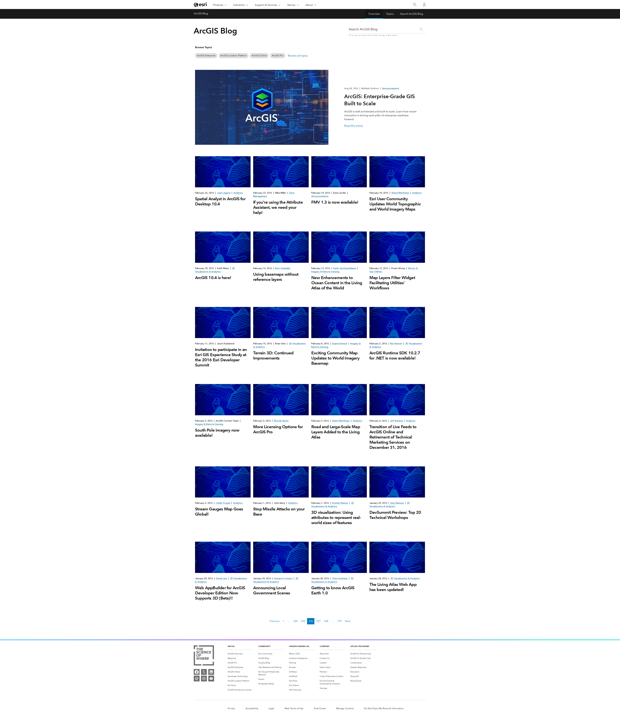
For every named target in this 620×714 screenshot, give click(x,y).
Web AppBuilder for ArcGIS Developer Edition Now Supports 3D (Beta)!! (220, 593)
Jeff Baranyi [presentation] (396, 420)
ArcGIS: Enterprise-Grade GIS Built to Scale (379, 100)
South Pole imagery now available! (217, 433)
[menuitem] (240, 653)
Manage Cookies (345, 708)
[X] (204, 672)
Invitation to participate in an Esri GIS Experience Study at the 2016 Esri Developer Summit (221, 357)
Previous (274, 621)
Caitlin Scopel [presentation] (223, 503)
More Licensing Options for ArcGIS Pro (278, 429)
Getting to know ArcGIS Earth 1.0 (332, 590)
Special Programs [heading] (359, 646)
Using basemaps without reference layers (275, 277)
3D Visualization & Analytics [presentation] (405, 578)
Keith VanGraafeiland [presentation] (344, 268)
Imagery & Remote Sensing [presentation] (325, 271)
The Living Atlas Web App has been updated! (393, 587)
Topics (390, 13)
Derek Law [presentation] (221, 578)
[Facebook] (197, 672)
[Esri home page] (200, 4)
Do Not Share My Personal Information (384, 708)
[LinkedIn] (211, 672)
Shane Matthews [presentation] (400, 193)
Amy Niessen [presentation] (397, 503)
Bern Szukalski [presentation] (282, 268)
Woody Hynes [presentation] (281, 420)
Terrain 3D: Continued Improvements (273, 355)
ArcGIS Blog (201, 13)
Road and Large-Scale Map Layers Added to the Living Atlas (335, 432)
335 (303, 621)
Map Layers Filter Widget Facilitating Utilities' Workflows (392, 283)
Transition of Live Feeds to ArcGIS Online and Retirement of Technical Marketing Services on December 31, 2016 (392, 437)
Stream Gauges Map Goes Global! (219, 511)
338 (326, 621)
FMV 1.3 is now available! (334, 202)
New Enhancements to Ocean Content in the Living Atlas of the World (336, 283)
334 (295, 621)
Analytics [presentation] (238, 193)
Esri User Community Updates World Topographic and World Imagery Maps (395, 204)
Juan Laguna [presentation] (223, 193)
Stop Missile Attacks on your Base (279, 511)
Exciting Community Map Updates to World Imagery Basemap (335, 358)
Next (347, 621)
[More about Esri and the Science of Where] (204, 656)
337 (318, 621)
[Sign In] (424, 4)
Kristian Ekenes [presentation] (340, 503)
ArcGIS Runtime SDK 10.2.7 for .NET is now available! (394, 355)
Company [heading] (324, 646)
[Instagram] (204, 678)
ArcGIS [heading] (231, 646)
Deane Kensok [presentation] (339, 343)
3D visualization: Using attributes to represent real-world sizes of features (336, 517)
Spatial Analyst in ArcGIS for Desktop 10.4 (220, 201)
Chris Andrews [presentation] (340, 578)
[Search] (414, 4)
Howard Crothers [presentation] (283, 578)
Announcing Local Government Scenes (271, 590)
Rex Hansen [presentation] (396, 343)
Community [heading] (264, 646)
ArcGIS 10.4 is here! (213, 277)
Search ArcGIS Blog (411, 13)
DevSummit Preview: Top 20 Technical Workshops (395, 515)
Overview (374, 13)
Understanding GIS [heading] (299, 646)
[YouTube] (211, 678)
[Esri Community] (197, 678)
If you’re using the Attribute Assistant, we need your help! (278, 207)
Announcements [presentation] (319, 196)
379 (339, 621)
